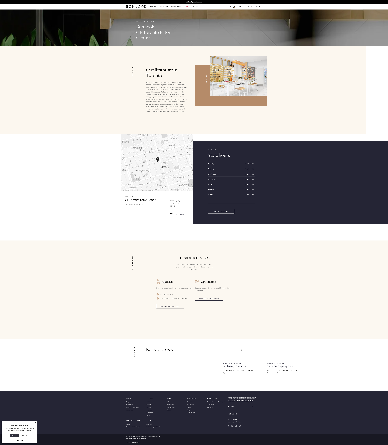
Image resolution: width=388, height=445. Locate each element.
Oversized (149, 410)
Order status (170, 404)
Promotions (210, 404)
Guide (128, 424)
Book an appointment (170, 306)
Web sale (209, 407)
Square (149, 407)
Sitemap (169, 410)
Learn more (28, 430)
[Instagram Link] (232, 426)
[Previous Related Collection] (242, 350)
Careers (189, 407)
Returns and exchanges (133, 427)
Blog (188, 410)
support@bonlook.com (235, 422)
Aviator (149, 402)
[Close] (35, 422)
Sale (187, 6)
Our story (190, 402)
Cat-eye (149, 415)
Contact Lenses (191, 412)
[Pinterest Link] (240, 426)
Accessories (129, 410)
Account (249, 6)
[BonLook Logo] (136, 6)
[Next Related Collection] (248, 350)
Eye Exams (195, 6)
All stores (149, 424)
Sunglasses (164, 6)
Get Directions (221, 211)
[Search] (226, 6)
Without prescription (132, 407)
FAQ (168, 402)
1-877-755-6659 (232, 419)
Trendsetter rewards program (216, 402)
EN (240, 6)
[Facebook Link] (228, 426)
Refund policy (171, 407)
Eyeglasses (154, 6)
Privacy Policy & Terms (133, 442)
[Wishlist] (230, 6)
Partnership (190, 404)
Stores (258, 6)
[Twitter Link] (236, 426)
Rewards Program (177, 6)
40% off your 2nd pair (194, 2)
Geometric (150, 412)
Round (149, 404)
